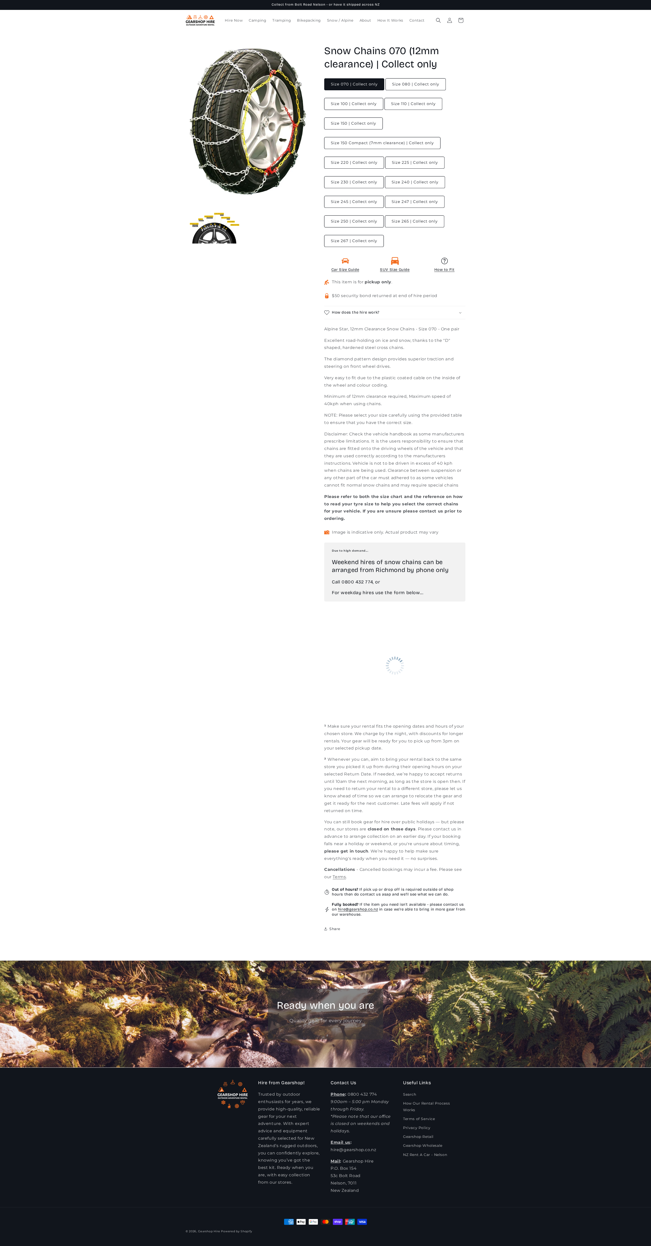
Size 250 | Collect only (354, 221)
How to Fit (444, 269)
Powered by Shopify (236, 1231)
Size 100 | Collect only (354, 103)
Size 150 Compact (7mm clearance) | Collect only (382, 142)
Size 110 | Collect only (413, 103)
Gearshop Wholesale (422, 1145)
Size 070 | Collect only (354, 84)
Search (409, 1094)
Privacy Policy (416, 1127)
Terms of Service (419, 1119)
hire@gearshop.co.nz (358, 909)
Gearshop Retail (418, 1136)
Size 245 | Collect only (354, 201)
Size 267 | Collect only (354, 240)
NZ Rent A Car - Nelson (425, 1154)
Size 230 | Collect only (354, 182)
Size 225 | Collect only (415, 162)
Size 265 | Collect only (415, 221)
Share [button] (334, 929)
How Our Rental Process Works (426, 1106)
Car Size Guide (345, 269)
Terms (339, 876)
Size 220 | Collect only (354, 162)
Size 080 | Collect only (415, 84)
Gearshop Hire (209, 1231)
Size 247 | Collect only (415, 201)
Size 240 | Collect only (415, 182)
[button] (438, 20)
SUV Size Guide (394, 269)
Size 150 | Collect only (353, 123)
